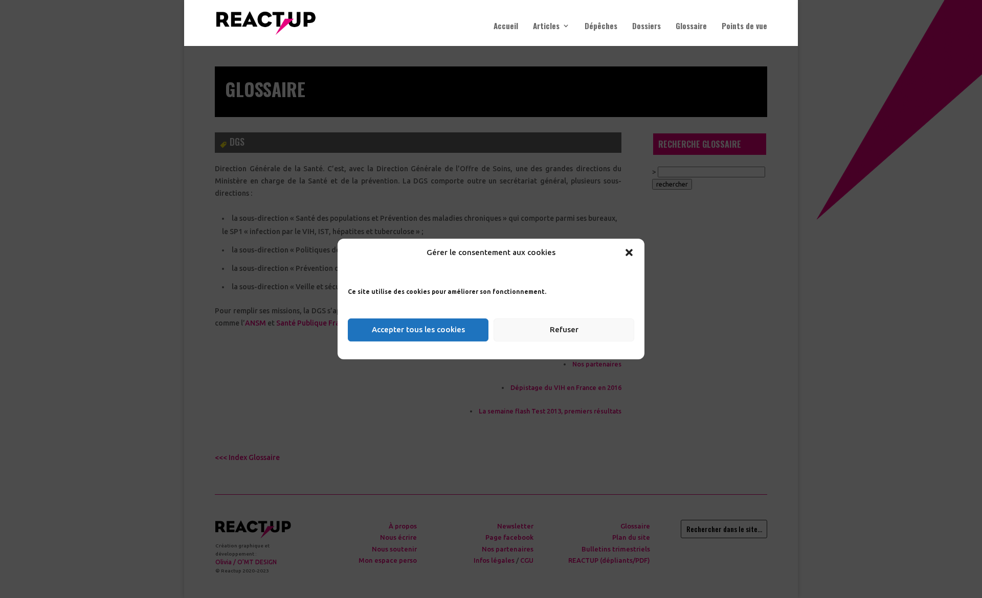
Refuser (564, 329)
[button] (629, 252)
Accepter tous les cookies (418, 329)
